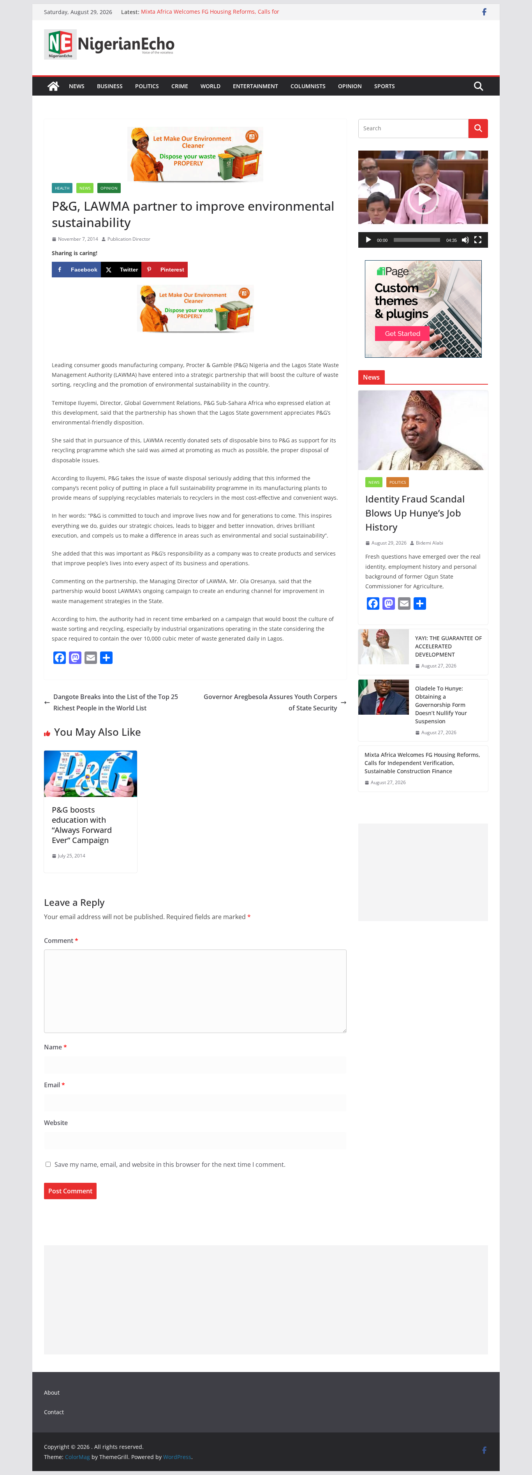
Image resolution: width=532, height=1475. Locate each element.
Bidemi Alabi (429, 543)
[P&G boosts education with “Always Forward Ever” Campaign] (90, 756)
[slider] (417, 240)
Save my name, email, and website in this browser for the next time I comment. (170, 1164)
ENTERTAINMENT (255, 86)
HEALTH (62, 188)
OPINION (350, 86)
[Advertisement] (423, 872)
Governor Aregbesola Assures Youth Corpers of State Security (270, 702)
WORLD (210, 86)
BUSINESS (110, 86)
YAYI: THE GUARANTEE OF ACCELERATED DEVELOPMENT (448, 646)
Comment (61, 940)
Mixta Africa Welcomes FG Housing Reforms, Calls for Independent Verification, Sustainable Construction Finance (218, 15)
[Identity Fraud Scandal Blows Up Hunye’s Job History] (423, 430)
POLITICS (147, 86)
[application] (423, 199)
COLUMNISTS (308, 86)
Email (54, 1085)
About (52, 1392)
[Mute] (465, 240)
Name (55, 1047)
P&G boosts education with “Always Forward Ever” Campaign (82, 824)
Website (56, 1122)
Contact (54, 1412)
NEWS (77, 86)
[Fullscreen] (478, 240)
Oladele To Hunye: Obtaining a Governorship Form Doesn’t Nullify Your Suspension (441, 705)
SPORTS (384, 86)
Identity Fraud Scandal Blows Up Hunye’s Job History (415, 512)
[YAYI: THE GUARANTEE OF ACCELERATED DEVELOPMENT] (383, 652)
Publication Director (128, 239)
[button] (423, 199)
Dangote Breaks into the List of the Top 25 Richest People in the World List (115, 702)
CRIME (179, 86)
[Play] (368, 240)
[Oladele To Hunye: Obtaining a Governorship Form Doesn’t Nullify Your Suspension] (383, 711)
